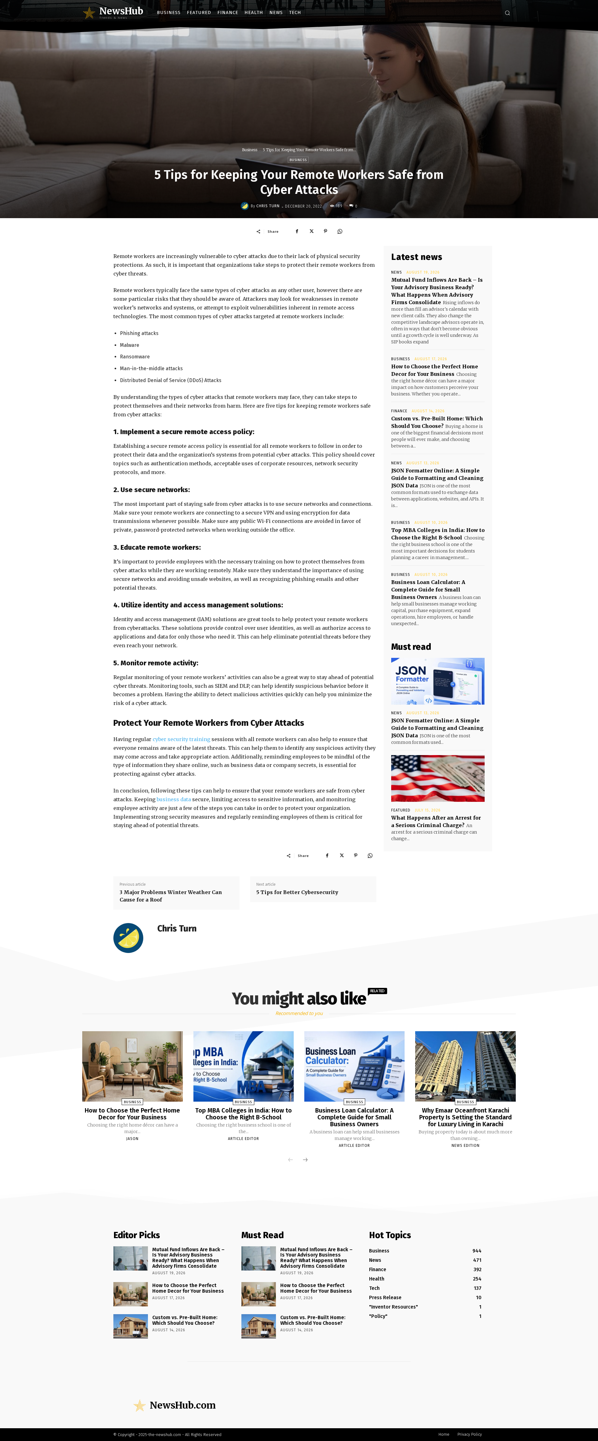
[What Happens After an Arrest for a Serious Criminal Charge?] (438, 778)
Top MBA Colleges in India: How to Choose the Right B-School (243, 1114)
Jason (132, 1139)
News (396, 272)
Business (249, 149)
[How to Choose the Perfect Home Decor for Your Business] (132, 1066)
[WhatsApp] (340, 231)
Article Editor (243, 1139)
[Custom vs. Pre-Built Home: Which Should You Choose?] (130, 1326)
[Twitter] (311, 231)
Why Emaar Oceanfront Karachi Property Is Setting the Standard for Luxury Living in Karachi (465, 1117)
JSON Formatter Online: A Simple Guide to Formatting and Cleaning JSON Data (437, 478)
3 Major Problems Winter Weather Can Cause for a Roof (171, 896)
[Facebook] (297, 231)
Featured (401, 810)
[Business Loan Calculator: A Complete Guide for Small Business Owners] (354, 1066)
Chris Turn (268, 206)
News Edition (466, 1145)
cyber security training (181, 739)
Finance (399, 411)
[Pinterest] (325, 231)
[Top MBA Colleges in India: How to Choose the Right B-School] (243, 1066)
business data (174, 799)
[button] (507, 12)
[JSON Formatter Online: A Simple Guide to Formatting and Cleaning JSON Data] (438, 681)
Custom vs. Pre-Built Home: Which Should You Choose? (184, 1320)
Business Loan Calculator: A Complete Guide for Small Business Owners (428, 589)
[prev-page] (290, 1160)
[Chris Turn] (246, 206)
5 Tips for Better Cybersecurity (297, 892)
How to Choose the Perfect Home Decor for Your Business (132, 1114)
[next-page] (305, 1160)
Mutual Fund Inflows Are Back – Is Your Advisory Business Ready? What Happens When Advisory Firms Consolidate (188, 1258)
